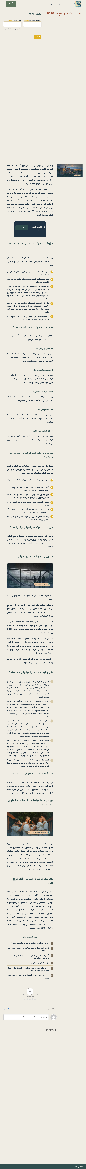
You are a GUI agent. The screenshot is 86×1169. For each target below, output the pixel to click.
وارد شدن (7, 1009)
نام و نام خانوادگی (32, 20)
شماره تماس (15, 20)
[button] (30, 943)
